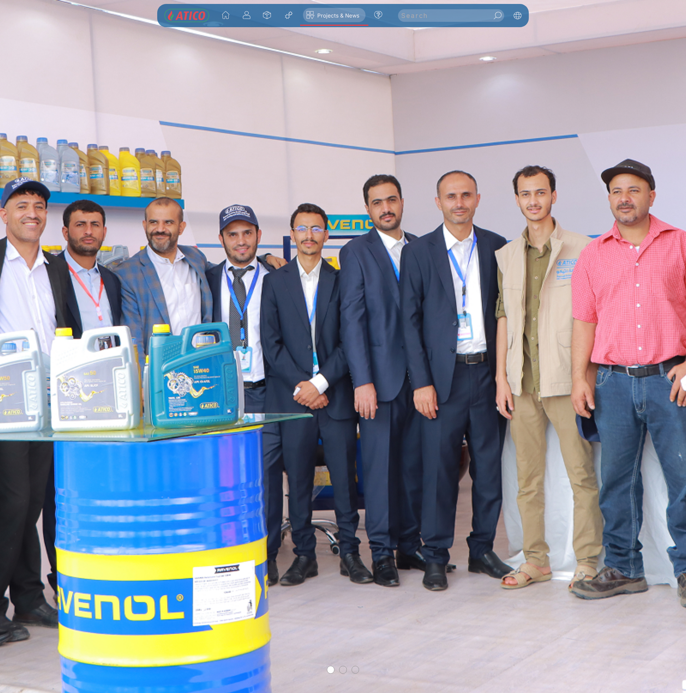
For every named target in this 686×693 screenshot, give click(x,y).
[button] (267, 15)
